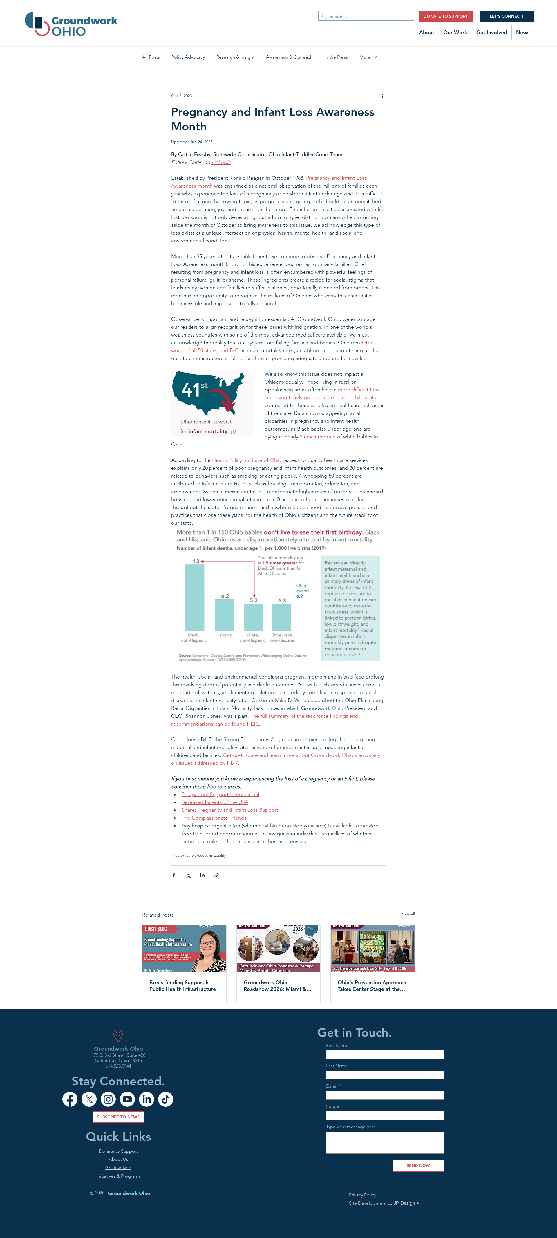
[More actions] (382, 95)
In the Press (336, 57)
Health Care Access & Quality (199, 855)
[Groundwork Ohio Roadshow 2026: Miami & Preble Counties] (279, 948)
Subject (334, 1106)
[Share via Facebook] (174, 875)
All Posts (151, 57)
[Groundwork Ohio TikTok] (165, 1099)
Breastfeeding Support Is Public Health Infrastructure (182, 985)
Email (331, 1086)
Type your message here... (352, 1126)
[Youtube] (127, 1099)
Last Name (337, 1066)
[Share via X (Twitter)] (188, 875)
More (364, 57)
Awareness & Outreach (289, 57)
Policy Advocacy (188, 57)
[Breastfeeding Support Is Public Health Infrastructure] (184, 948)
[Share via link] (216, 875)
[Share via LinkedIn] (202, 875)
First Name (337, 1045)
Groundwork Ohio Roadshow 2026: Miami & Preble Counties (275, 985)
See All (408, 914)
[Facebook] (69, 1099)
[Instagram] (108, 1099)
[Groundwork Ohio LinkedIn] (146, 1099)
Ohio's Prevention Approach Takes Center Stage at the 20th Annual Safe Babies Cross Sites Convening (372, 985)
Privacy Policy (362, 1195)
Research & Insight (235, 57)
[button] (427, 32)
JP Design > (407, 1203)
